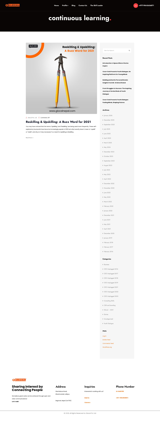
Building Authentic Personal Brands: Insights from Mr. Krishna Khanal (115, 81)
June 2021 (107, 220)
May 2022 (107, 197)
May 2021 (107, 224)
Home (56, 5)
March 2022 (108, 202)
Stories (106, 314)
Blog (73, 5)
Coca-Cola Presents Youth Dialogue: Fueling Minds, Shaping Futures (116, 101)
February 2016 (108, 251)
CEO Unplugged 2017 (111, 274)
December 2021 (109, 215)
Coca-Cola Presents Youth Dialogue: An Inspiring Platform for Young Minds (117, 73)
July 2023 (107, 170)
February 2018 (108, 242)
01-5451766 (120, 391)
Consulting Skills (109, 301)
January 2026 (108, 115)
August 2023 (108, 165)
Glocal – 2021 (108, 310)
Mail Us (86, 398)
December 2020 (109, 233)
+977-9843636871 (146, 5)
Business (106, 264)
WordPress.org (107, 347)
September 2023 (109, 161)
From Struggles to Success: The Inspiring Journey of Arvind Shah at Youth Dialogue (117, 91)
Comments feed (108, 343)
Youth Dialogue (108, 323)
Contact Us (83, 5)
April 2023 (107, 179)
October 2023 (108, 156)
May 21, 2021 (33, 46)
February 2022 (108, 206)
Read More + (29, 137)
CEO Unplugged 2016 (111, 269)
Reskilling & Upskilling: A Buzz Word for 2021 (58, 122)
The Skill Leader (96, 5)
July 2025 (107, 129)
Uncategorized (108, 319)
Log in (104, 336)
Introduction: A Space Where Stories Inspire (115, 64)
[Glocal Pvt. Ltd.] (13, 5)
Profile (64, 5)
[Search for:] (117, 50)
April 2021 (107, 229)
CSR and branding (109, 305)
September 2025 (109, 124)
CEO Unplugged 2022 (111, 292)
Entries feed (106, 340)
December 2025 (109, 120)
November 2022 (109, 188)
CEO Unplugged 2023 (111, 296)
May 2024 (107, 147)
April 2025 (107, 138)
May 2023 (107, 174)
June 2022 (107, 193)
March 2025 (108, 143)
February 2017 (108, 247)
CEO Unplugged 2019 (111, 283)
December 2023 (109, 152)
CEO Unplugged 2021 (111, 287)
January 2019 (108, 238)
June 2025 (107, 134)
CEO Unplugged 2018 (111, 278)
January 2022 (108, 211)
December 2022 (109, 183)
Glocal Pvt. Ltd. (32, 117)
